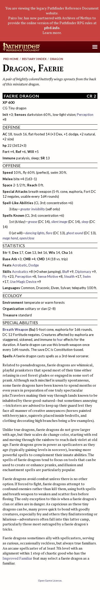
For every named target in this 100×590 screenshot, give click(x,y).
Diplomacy (83, 272)
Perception (85, 114)
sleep (85, 222)
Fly (5, 276)
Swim (87, 276)
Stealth (69, 276)
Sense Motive (48, 276)
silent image (59, 222)
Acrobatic (19, 265)
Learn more (52, 32)
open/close (26, 238)
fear (60, 339)
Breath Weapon (15, 329)
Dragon (56, 58)
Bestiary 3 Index (34, 58)
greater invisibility (33, 209)
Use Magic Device (23, 282)
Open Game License (50, 580)
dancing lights (34, 233)
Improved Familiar (17, 558)
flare (49, 233)
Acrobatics (20, 272)
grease (32, 222)
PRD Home (10, 58)
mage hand (10, 238)
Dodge (33, 265)
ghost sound (74, 233)
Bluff (65, 272)
